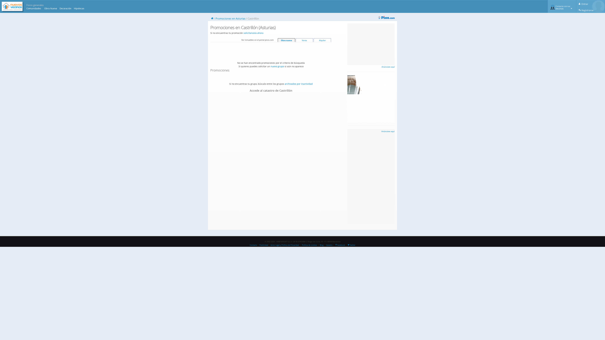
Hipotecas (79, 8)
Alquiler (322, 40)
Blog (321, 245)
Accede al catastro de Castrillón (271, 90)
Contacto (253, 245)
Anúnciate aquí (388, 67)
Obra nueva (286, 40)
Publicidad (263, 245)
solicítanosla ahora (253, 32)
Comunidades (33, 8)
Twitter (352, 245)
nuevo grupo (277, 66)
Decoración (65, 8)
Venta (304, 40)
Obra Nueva (50, 8)
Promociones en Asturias (230, 18)
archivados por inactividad (299, 83)
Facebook (341, 245)
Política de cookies (309, 245)
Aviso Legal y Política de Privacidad (285, 245)
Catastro (329, 245)
